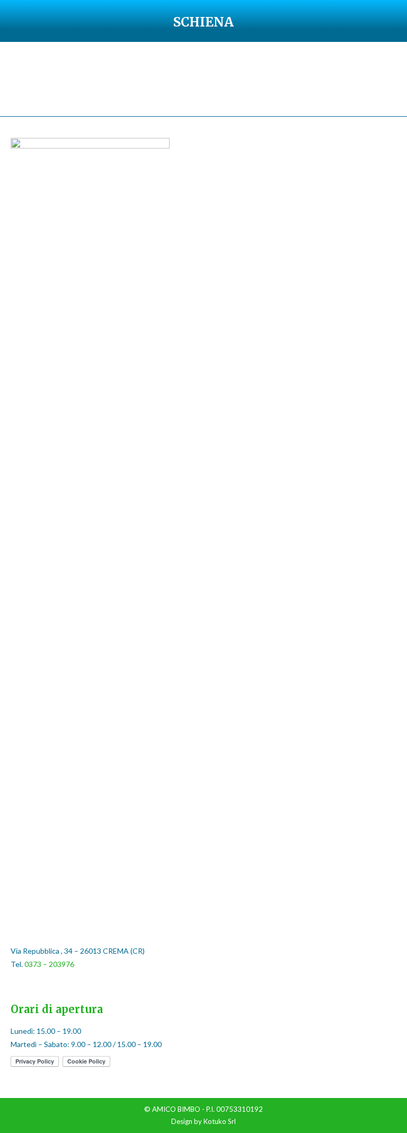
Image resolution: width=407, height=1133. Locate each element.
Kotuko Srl (220, 1121)
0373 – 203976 (49, 964)
